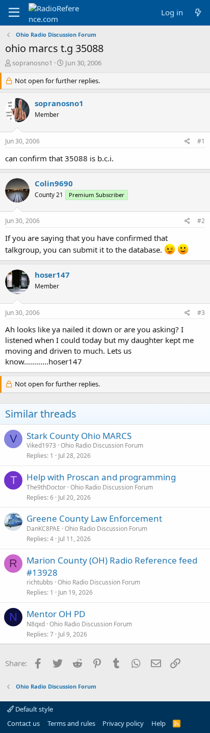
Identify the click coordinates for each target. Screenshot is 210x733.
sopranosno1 (32, 62)
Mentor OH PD (56, 614)
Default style (33, 709)
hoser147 (52, 275)
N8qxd (36, 624)
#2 (201, 220)
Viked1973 (41, 445)
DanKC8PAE (43, 528)
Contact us (23, 723)
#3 (201, 312)
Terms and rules (71, 723)
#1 (201, 141)
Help (158, 723)
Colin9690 (54, 183)
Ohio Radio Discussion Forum (102, 445)
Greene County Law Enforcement (94, 518)
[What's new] (198, 12)
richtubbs (40, 582)
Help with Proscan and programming (101, 477)
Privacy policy (123, 723)
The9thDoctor (46, 487)
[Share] (187, 142)
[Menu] (14, 13)
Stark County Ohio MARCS (79, 436)
